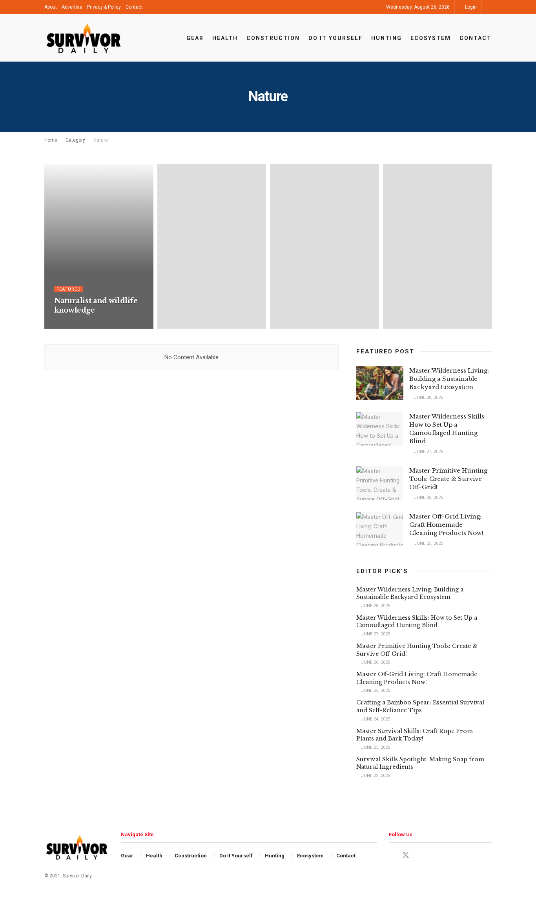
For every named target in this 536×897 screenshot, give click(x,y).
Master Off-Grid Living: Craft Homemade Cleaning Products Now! (446, 525)
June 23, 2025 (375, 747)
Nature (100, 140)
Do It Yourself (335, 38)
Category (75, 140)
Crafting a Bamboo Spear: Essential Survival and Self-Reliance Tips (420, 706)
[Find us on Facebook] (391, 856)
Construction (273, 38)
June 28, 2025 (428, 397)
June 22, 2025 (375, 775)
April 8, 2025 (72, 325)
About (50, 7)
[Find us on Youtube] (420, 856)
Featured (69, 289)
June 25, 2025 (428, 543)
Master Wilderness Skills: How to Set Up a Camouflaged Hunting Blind (416, 621)
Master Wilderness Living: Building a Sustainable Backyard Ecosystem (449, 379)
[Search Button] (489, 7)
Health (225, 38)
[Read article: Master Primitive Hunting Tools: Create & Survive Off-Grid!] (379, 483)
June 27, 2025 (428, 451)
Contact (134, 7)
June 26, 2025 (428, 497)
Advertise (72, 7)
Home (50, 140)
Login (470, 7)
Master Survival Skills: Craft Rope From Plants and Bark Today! (414, 735)
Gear (195, 38)
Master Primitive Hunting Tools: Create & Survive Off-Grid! (448, 479)
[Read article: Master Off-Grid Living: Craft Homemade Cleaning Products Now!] (379, 529)
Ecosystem (430, 38)
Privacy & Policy (104, 7)
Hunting (386, 38)
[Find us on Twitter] (405, 856)
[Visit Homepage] (83, 38)
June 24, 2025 (375, 719)
